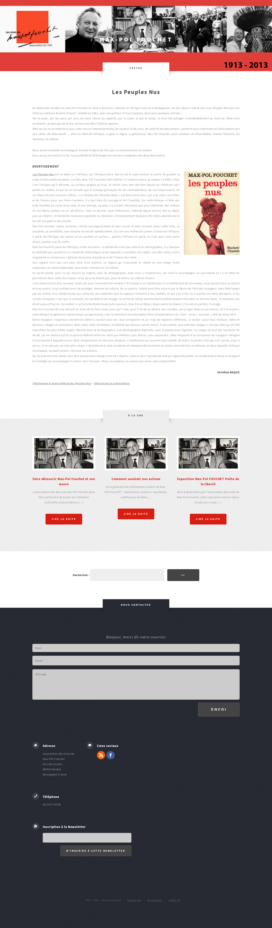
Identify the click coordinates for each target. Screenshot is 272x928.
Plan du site (134, 900)
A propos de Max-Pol (164, 12)
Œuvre (108, 12)
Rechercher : (81, 575)
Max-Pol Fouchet (136, 39)
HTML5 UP (174, 900)
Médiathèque (132, 12)
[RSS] (101, 755)
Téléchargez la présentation (111, 383)
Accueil (56, 12)
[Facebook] (110, 755)
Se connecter (154, 900)
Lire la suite (64, 519)
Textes (136, 68)
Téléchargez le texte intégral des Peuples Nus (61, 383)
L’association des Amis (205, 12)
